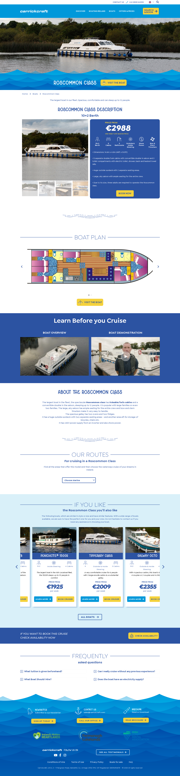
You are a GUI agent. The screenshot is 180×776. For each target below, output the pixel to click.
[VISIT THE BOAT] (80, 302)
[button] (21, 266)
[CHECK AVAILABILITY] (132, 636)
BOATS (112, 11)
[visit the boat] (104, 82)
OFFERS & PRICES (126, 11)
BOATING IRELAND (97, 11)
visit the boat (116, 82)
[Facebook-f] (60, 755)
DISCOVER (80, 11)
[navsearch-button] (157, 2)
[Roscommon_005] (55, 149)
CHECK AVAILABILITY (146, 635)
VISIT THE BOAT (93, 302)
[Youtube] (55, 755)
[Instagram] (64, 755)
